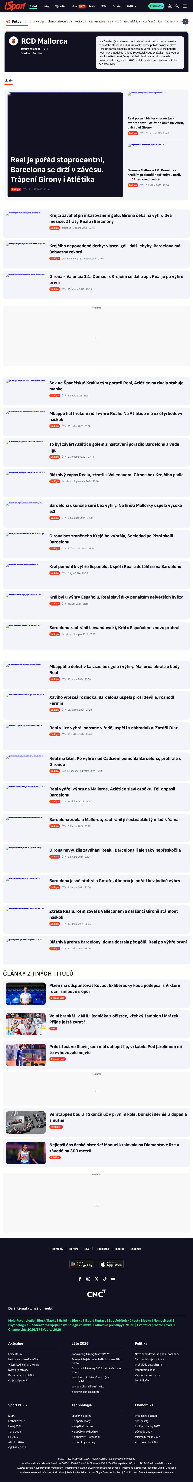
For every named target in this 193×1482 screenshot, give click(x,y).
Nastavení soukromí (30, 1472)
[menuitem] (17, 21)
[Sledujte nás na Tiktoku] (105, 1279)
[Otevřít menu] (184, 6)
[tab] (9, 80)
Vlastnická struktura (53, 1472)
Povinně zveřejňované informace (156, 1472)
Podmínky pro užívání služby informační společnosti (92, 1467)
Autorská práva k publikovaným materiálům (40, 1467)
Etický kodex (130, 1472)
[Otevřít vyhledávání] (177, 6)
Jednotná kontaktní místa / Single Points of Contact (94, 1472)
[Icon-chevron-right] (185, 21)
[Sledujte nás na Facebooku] (80, 1279)
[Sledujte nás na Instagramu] (88, 1279)
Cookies (170, 1467)
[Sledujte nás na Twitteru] (96, 1279)
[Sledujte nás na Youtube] (113, 1279)
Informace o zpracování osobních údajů (143, 1467)
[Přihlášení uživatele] (169, 6)
